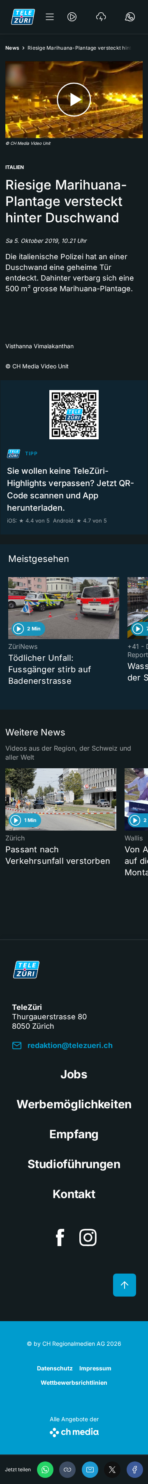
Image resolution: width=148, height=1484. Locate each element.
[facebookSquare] (60, 1237)
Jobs (74, 1074)
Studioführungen (74, 1164)
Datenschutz (55, 1368)
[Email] (90, 1469)
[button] (67, 1469)
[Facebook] (135, 1469)
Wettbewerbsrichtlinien (74, 1382)
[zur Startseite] (23, 17)
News (12, 48)
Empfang (74, 1134)
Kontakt (74, 1194)
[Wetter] (101, 16)
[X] (112, 1469)
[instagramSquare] (87, 1237)
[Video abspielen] (74, 99)
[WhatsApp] (45, 1469)
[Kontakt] (130, 16)
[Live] (72, 16)
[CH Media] (74, 1431)
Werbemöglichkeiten (74, 1104)
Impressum (95, 1368)
